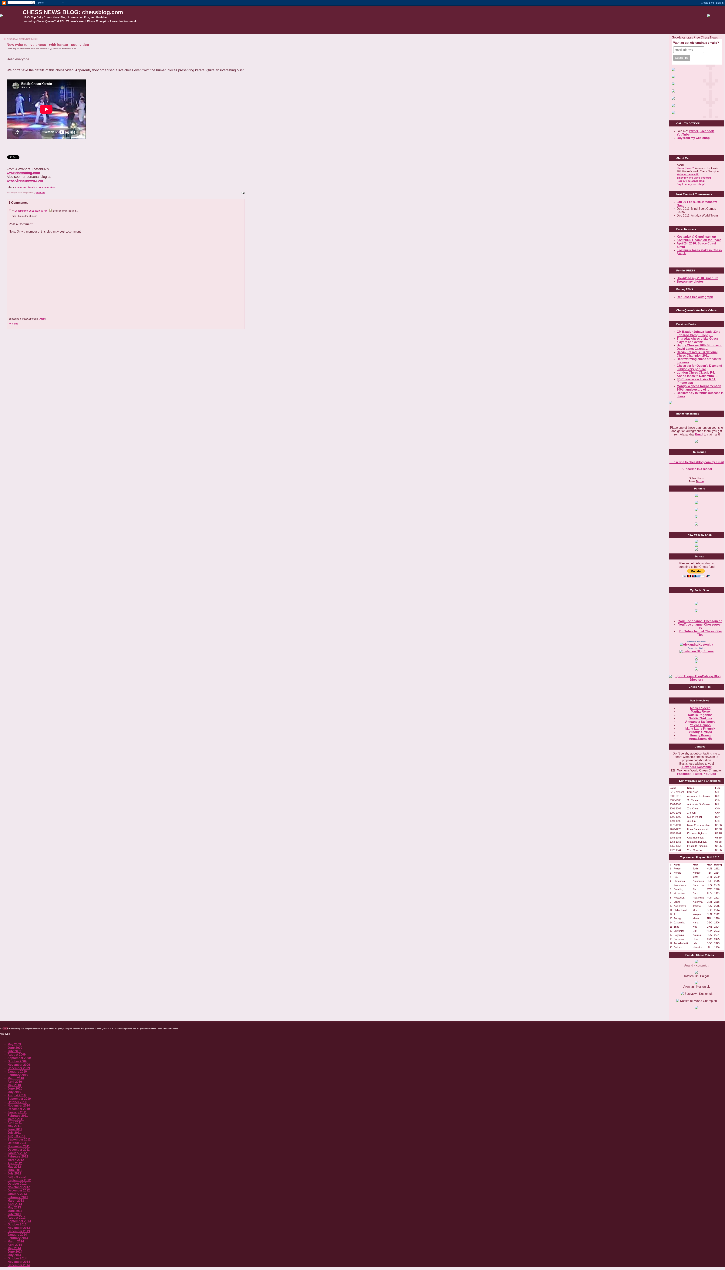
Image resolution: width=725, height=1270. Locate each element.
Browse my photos (690, 281)
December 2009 (19, 1068)
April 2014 (15, 1244)
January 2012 (17, 1153)
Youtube (710, 773)
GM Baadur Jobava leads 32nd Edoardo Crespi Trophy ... (698, 333)
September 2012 (19, 1180)
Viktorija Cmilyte (700, 732)
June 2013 (15, 1210)
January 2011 (17, 1112)
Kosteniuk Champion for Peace (699, 240)
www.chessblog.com (23, 173)
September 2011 (19, 1139)
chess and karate (25, 187)
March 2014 (16, 1241)
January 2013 (17, 1193)
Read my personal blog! (691, 181)
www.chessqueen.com (25, 180)
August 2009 (17, 1054)
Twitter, (694, 131)
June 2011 (15, 1129)
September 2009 (19, 1058)
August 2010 (17, 1095)
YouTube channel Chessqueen (700, 621)
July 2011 (14, 1132)
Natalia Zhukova (700, 718)
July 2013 (14, 1214)
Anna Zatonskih (700, 738)
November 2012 (19, 1187)
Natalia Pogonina (700, 715)
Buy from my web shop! (691, 184)
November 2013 (19, 1227)
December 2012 (19, 1190)
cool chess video (46, 187)
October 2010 (17, 1102)
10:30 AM (40, 192)
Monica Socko (700, 708)
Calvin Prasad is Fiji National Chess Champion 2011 (697, 354)
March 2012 (16, 1159)
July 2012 (14, 1173)
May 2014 (14, 1248)
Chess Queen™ (686, 168)
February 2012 (18, 1156)
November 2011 (19, 1146)
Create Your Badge (696, 648)
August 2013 (17, 1217)
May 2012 (14, 1166)
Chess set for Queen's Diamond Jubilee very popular (699, 367)
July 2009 (14, 1051)
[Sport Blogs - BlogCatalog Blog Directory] (696, 679)
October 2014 (17, 1258)
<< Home (13, 323)
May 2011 (14, 1125)
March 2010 (16, 1078)
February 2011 (18, 1115)
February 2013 (18, 1197)
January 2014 (17, 1234)
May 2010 (14, 1085)
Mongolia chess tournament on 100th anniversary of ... (699, 388)
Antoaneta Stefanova (700, 721)
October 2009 (17, 1061)
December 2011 (19, 1149)
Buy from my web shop (693, 137)
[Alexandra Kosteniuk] (696, 644)
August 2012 (17, 1176)
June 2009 (15, 1047)
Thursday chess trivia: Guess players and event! (698, 340)
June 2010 (15, 1088)
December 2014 (19, 1265)
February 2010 (18, 1075)
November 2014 (19, 1261)
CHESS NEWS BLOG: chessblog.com (73, 12)
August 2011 (16, 1136)
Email (699, 434)
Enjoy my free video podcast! (694, 177)
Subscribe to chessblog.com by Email (696, 462)
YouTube (683, 134)
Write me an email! (688, 174)
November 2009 (19, 1064)
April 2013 (15, 1204)
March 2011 (16, 1119)
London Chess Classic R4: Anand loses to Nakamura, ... (697, 374)
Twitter (697, 773)
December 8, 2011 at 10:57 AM (31, 211)
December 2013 (19, 1231)
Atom (42, 319)
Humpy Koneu (700, 735)
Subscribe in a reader (696, 469)
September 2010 (19, 1098)
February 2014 (18, 1238)
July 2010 (14, 1092)
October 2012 (17, 1183)
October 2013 (17, 1224)
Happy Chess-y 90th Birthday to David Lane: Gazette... (699, 347)
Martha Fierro (700, 711)
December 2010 (19, 1108)
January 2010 (17, 1071)
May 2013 (14, 1207)
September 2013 (19, 1221)
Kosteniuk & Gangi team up (696, 236)
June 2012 (15, 1170)
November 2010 (19, 1105)
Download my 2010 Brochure (697, 278)
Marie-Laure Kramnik (700, 728)
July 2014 (14, 1255)
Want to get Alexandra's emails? (696, 42)
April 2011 (15, 1122)
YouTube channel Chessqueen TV (700, 626)
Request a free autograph (695, 297)
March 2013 (16, 1200)
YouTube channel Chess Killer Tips (700, 633)
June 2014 (15, 1251)
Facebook (707, 131)
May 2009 (14, 1044)
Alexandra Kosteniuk (696, 641)
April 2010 (15, 1081)
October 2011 (17, 1142)
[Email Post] (242, 192)
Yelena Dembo (700, 725)
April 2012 (15, 1163)
